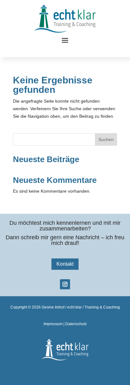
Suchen (106, 139)
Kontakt (65, 264)
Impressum (53, 324)
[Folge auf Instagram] (65, 284)
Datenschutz (76, 324)
